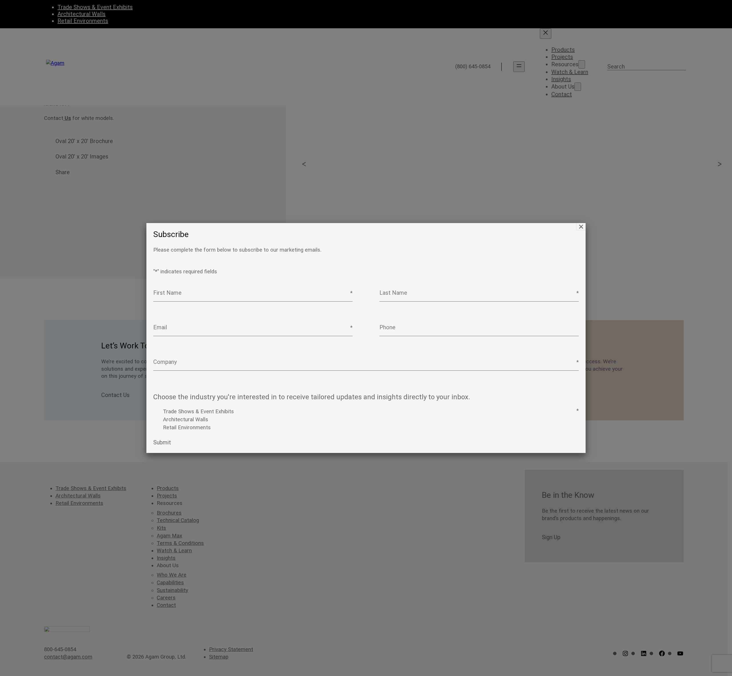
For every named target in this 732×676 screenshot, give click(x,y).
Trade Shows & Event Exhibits (198, 411)
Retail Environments (187, 427)
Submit (162, 442)
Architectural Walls (185, 419)
